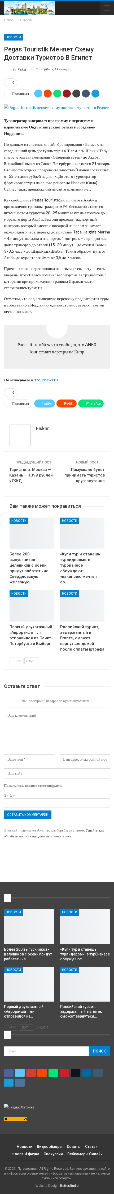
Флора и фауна (25, 1154)
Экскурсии (53, 1154)
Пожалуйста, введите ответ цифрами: (33, 785)
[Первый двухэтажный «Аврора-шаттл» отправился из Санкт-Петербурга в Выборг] (32, 606)
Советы (74, 1146)
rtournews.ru (46, 379)
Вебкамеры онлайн (85, 1154)
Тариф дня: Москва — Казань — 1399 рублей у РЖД (31, 475)
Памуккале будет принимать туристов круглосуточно (84, 475)
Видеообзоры (49, 1146)
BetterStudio (69, 1186)
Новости (13, 37)
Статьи (91, 1146)
